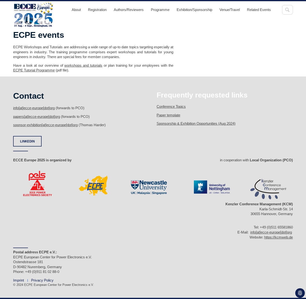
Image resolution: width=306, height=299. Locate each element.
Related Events (259, 10)
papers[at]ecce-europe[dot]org (36, 116)
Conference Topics (171, 106)
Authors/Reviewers (129, 10)
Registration (97, 10)
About (76, 10)
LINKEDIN (27, 141)
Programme (160, 10)
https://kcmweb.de (278, 237)
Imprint (18, 280)
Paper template (168, 115)
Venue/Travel (229, 10)
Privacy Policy (42, 280)
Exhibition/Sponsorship (194, 10)
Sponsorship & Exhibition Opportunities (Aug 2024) (196, 123)
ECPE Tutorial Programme (34, 70)
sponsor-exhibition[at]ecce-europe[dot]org (45, 125)
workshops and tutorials (83, 65)
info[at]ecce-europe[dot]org (34, 108)
